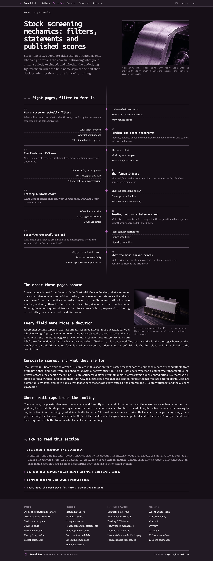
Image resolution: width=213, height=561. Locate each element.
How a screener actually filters (47, 112)
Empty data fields (121, 237)
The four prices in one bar (126, 191)
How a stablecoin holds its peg (124, 535)
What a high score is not (125, 160)
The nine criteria (121, 150)
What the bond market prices (132, 255)
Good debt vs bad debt (78, 535)
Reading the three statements (133, 133)
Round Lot (30, 3)
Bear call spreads (33, 530)
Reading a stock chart (40, 194)
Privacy (153, 526)
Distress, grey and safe (88, 175)
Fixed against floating (89, 216)
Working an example (123, 155)
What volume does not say (126, 201)
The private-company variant (84, 181)
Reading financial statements (82, 526)
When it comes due (90, 211)
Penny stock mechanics (121, 526)
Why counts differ (122, 120)
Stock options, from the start (39, 512)
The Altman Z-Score (125, 173)
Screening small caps (77, 540)
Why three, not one (90, 129)
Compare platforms (118, 512)
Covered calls (31, 526)
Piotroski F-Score (75, 512)
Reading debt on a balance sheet (135, 214)
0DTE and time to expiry (37, 516)
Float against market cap (125, 231)
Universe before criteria (125, 109)
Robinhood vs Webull (119, 516)
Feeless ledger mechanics (122, 540)
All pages (154, 530)
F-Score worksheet (157, 382)
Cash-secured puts (34, 521)
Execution (84, 3)
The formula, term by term (86, 170)
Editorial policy (157, 516)
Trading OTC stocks (118, 521)
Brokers (71, 3)
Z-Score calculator (159, 540)
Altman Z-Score (74, 516)
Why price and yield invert (86, 252)
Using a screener (75, 521)
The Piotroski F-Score (40, 153)
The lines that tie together (86, 140)
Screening (58, 3)
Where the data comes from (127, 114)
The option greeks (34, 535)
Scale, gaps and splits (124, 196)
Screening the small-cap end (44, 234)
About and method (159, 512)
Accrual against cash (89, 135)
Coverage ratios (92, 222)
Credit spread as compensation (83, 262)
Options (46, 3)
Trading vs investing (119, 530)
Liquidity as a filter (122, 242)
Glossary (97, 3)
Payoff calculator (33, 540)
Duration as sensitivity (88, 257)
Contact (153, 521)
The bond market (75, 544)
